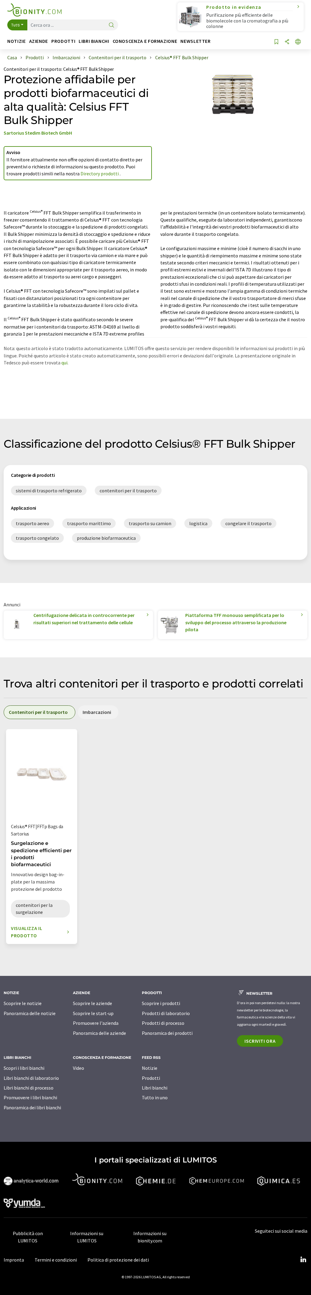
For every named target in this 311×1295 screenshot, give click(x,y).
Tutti (15, 25)
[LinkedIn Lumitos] (303, 1260)
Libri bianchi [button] (94, 41)
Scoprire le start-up (93, 1013)
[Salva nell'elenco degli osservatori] (276, 42)
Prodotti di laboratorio (166, 1013)
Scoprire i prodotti (161, 1003)
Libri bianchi (154, 1088)
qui (64, 363)
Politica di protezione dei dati (118, 1260)
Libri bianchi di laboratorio (31, 1078)
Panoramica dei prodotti (167, 1033)
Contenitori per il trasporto (32, 69)
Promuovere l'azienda (95, 1023)
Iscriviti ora (259, 1041)
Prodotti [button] (63, 41)
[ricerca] (111, 25)
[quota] (287, 42)
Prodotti (151, 1078)
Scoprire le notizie (23, 1003)
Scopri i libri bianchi (24, 1068)
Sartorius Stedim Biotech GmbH (38, 133)
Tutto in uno (155, 1097)
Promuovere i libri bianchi (30, 1097)
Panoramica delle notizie (30, 1013)
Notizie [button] (16, 41)
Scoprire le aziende (92, 1003)
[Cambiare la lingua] (298, 42)
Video (78, 1068)
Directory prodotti (100, 173)
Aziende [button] (38, 41)
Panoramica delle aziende (99, 1033)
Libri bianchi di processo (28, 1088)
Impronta (14, 1260)
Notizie (149, 1068)
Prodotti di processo (163, 1023)
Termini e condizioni (56, 1260)
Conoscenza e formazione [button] (145, 41)
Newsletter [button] (195, 41)
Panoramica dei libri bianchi (32, 1107)
